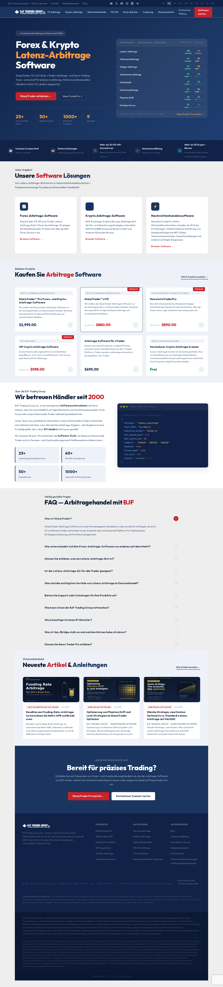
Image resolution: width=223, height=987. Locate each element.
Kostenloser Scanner (106, 859)
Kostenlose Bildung (185, 12)
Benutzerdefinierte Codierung (148, 859)
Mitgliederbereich (71, 3)
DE (169, 3)
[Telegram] (137, 3)
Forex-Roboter (130, 12)
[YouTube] (111, 3)
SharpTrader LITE (104, 836)
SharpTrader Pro (104, 831)
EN (163, 3)
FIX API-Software (141, 848)
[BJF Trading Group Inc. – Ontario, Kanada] (30, 12)
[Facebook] (121, 3)
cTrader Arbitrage (105, 853)
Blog (85, 3)
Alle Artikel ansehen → (188, 667)
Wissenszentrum (166, 12)
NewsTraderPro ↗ (73, 96)
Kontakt (55, 3)
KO (186, 3)
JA (175, 3)
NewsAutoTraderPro (106, 842)
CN (212, 3)
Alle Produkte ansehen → (194, 276)
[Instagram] (127, 3)
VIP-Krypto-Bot (103, 848)
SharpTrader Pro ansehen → (190, 114)
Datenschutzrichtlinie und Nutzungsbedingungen (146, 883)
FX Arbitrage (54, 12)
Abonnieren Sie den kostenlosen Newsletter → (188, 883)
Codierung (148, 12)
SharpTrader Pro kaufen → (88, 796)
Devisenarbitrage (142, 831)
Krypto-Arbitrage (74, 12)
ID (202, 3)
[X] (116, 3)
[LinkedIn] (132, 3)
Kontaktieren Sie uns (180, 842)
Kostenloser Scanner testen (133, 796)
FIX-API (114, 12)
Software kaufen (203, 12)
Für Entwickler (177, 853)
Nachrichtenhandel (97, 12)
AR (180, 3)
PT (197, 3)
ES (191, 3)
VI (207, 3)
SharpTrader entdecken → (36, 96)
